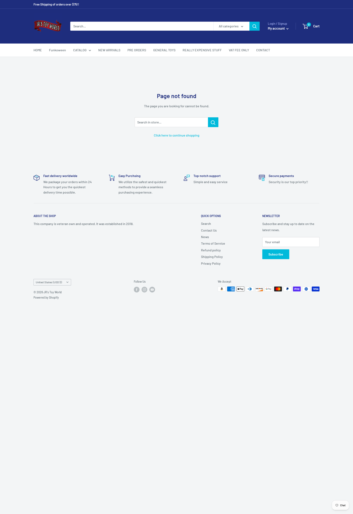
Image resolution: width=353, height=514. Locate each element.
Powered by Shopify (46, 297)
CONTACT (263, 50)
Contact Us (209, 230)
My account (276, 28)
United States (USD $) (49, 282)
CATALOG (80, 50)
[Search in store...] (213, 122)
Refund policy (211, 250)
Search (206, 223)
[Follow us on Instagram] (144, 289)
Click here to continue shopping (176, 135)
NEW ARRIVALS (109, 50)
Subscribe (275, 254)
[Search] (254, 26)
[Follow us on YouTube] (152, 289)
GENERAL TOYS (164, 50)
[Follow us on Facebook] (137, 289)
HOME (38, 50)
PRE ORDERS (136, 50)
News (205, 237)
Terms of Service (213, 243)
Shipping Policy (212, 257)
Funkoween (57, 50)
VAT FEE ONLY (239, 50)
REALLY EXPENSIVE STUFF (202, 50)
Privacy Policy (211, 263)
